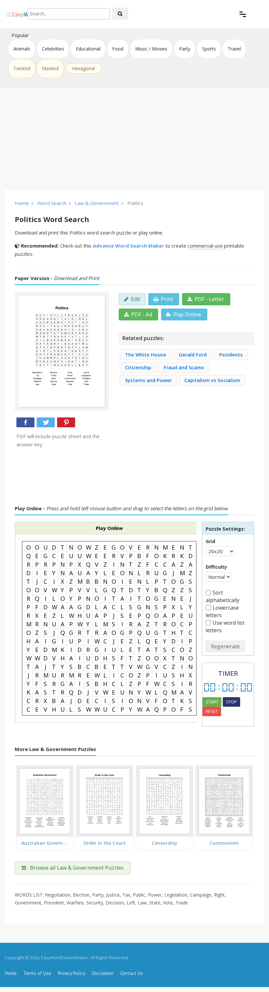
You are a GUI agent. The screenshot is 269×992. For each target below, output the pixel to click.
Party (184, 49)
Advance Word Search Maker (128, 245)
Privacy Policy (71, 973)
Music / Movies (151, 49)
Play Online (187, 314)
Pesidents (231, 354)
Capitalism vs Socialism (212, 380)
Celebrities (53, 49)
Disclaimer (103, 973)
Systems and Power (148, 380)
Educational (88, 49)
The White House (145, 354)
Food (117, 49)
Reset (212, 711)
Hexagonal (83, 68)
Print (167, 299)
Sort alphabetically (222, 596)
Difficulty (216, 567)
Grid (210, 541)
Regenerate (225, 646)
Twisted (21, 68)
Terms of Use (37, 973)
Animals (21, 49)
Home (11, 973)
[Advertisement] (134, 139)
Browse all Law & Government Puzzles (76, 867)
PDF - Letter (209, 299)
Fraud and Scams (184, 367)
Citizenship (138, 367)
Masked (50, 68)
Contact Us (131, 973)
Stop (231, 702)
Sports (209, 49)
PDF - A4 (141, 314)
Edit (135, 299)
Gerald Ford (193, 354)
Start (212, 702)
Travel (234, 49)
